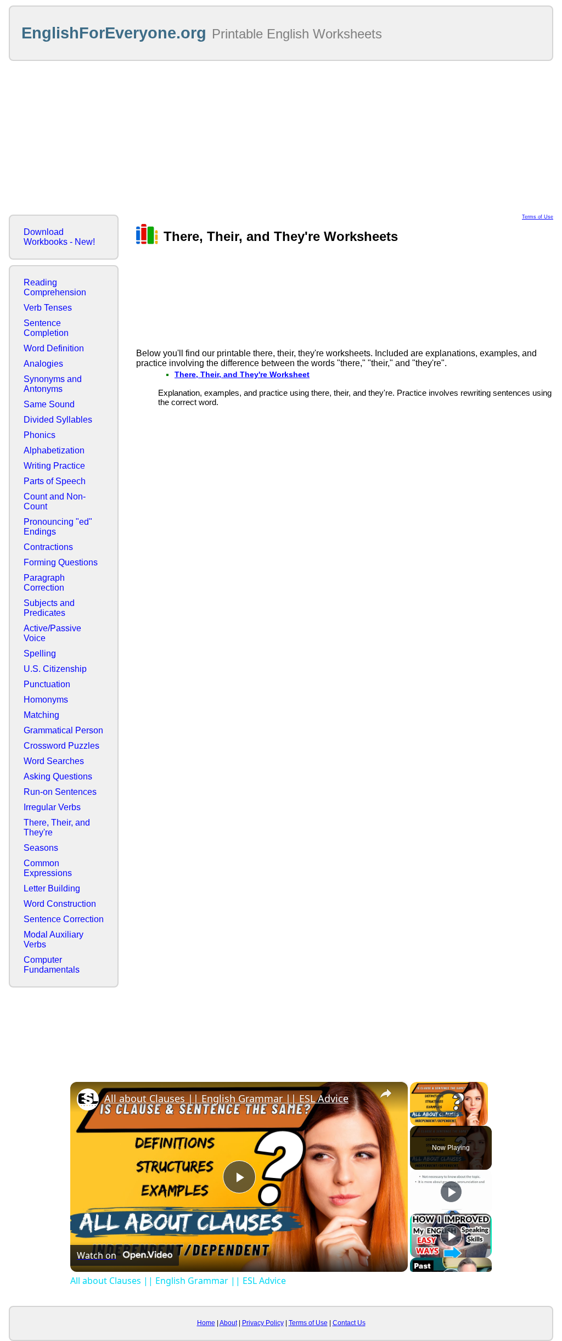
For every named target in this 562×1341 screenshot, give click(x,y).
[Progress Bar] (449, 1112)
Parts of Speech (55, 481)
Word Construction (60, 903)
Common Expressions (48, 868)
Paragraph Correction (44, 582)
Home (206, 1323)
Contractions (48, 547)
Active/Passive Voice (52, 633)
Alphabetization (54, 450)
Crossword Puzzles (61, 745)
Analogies (43, 363)
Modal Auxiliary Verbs (53, 939)
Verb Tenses (48, 307)
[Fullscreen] (481, 1119)
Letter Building (52, 888)
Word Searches (54, 761)
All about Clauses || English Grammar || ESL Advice (226, 1098)
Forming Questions (61, 562)
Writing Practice (54, 465)
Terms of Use (537, 217)
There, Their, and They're (57, 827)
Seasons (41, 847)
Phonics (39, 435)
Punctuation (47, 684)
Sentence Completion (46, 328)
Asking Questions (58, 776)
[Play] (416, 1119)
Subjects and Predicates (49, 608)
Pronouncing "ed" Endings (58, 526)
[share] (386, 1093)
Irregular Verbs (52, 807)
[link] (88, 1099)
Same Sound (49, 404)
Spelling (40, 653)
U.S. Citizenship (55, 669)
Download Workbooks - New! (59, 236)
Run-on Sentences (60, 791)
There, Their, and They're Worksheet (242, 374)
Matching (41, 715)
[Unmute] (429, 1119)
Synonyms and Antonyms (53, 384)
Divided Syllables (58, 419)
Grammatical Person (63, 730)
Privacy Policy (263, 1323)
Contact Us (349, 1323)
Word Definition (54, 348)
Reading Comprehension (55, 287)
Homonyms (46, 699)
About (228, 1323)
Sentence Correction (64, 919)
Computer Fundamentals (52, 964)
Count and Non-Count (55, 501)
